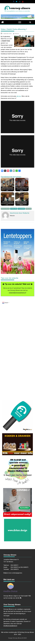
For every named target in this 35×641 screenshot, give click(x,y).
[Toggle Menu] (19, 22)
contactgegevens (17, 573)
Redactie (16, 33)
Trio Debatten (21, 208)
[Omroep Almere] (2, 22)
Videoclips (28, 208)
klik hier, (19, 96)
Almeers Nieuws (5, 208)
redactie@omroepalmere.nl (17, 293)
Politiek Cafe (14, 208)
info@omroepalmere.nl (10, 626)
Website (12, 215)
